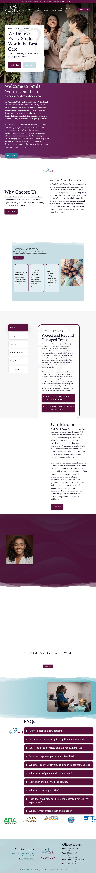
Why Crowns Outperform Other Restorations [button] (57, 398)
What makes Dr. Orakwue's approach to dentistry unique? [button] (60, 764)
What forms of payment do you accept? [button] (50, 773)
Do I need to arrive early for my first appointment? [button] (56, 739)
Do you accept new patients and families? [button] (51, 756)
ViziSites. (54, 870)
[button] (14, 65)
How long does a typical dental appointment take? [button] (56, 747)
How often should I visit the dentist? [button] (48, 781)
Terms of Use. (60, 870)
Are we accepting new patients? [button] (46, 730)
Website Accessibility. (70, 870)
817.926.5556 (29, 859)
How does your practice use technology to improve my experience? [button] (58, 800)
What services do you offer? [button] (44, 790)
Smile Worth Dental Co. (30, 870)
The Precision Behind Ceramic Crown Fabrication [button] (60, 408)
